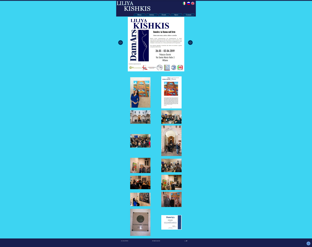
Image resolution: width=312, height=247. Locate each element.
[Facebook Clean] (186, 241)
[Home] (308, 243)
